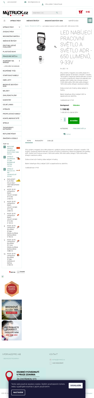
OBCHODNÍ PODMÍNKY (11, 358)
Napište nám (73, 21)
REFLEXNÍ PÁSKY (9, 134)
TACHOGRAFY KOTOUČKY (8, 128)
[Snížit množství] (65, 121)
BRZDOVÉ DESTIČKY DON (54, 21)
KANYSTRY (7, 100)
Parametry (39, 141)
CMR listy (7, 80)
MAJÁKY (6, 91)
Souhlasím (75, 385)
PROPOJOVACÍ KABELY (11, 114)
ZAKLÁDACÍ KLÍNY (10, 95)
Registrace (58, 4)
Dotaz (68, 134)
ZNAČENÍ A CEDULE (10, 138)
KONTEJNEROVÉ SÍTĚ (11, 118)
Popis (29, 141)
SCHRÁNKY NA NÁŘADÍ (8, 61)
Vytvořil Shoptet (87, 393)
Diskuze (50, 141)
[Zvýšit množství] (65, 118)
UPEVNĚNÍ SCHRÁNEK (11, 66)
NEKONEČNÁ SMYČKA (11, 36)
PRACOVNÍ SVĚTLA (10, 56)
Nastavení (18, 392)
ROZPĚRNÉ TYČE (9, 71)
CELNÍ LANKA (8, 104)
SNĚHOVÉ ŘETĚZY (32, 21)
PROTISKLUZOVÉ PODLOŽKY (9, 46)
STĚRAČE (6, 109)
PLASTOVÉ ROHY (9, 52)
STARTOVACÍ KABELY (11, 75)
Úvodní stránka (4, 21)
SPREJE (6, 123)
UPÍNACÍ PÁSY (15, 21)
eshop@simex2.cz (58, 359)
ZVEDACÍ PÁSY (8, 32)
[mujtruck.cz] (15, 13)
